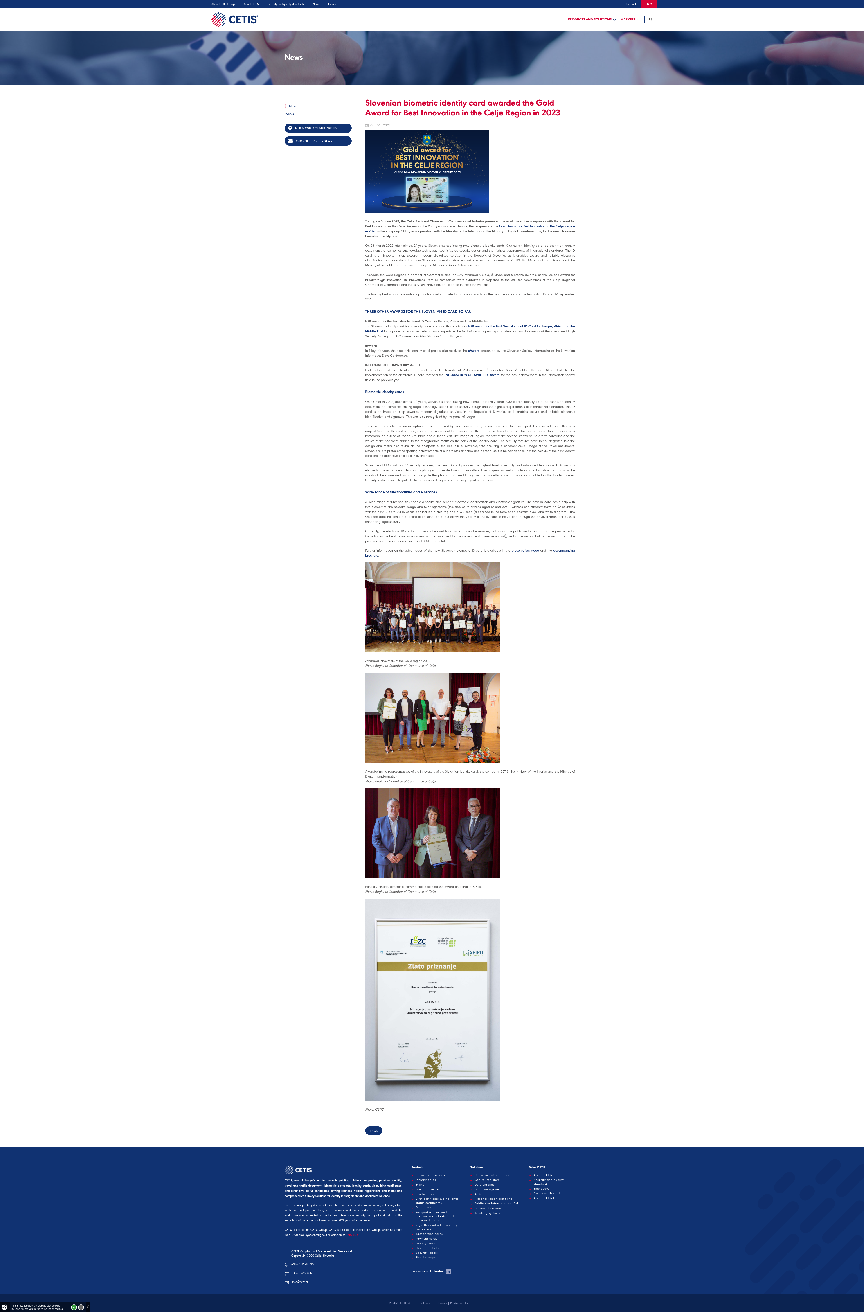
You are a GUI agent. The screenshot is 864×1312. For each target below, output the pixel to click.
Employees (541, 1188)
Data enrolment (486, 1184)
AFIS (478, 1194)
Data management (488, 1189)
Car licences (425, 1194)
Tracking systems (487, 1213)
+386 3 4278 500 (302, 1264)
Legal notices (425, 1303)
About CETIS (251, 4)
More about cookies (81, 1307)
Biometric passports (430, 1175)
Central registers (487, 1179)
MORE (352, 1235)
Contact (631, 4)
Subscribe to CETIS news (313, 140)
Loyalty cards (426, 1243)
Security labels (427, 1252)
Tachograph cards (429, 1233)
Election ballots (427, 1248)
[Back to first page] (235, 19)
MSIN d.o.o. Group (368, 1229)
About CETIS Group (223, 4)
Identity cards (426, 1179)
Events (332, 4)
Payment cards (427, 1238)
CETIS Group (318, 1229)
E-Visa (420, 1184)
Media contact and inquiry (316, 128)
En (648, 4)
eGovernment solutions (492, 1175)
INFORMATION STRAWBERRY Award (472, 375)
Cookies (442, 1303)
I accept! (74, 1307)
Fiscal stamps (426, 1257)
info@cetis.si (300, 1282)
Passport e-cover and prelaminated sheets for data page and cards (437, 1216)
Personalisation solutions (494, 1198)
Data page (423, 1207)
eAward (474, 351)
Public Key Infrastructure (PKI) (497, 1203)
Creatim (470, 1303)
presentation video (525, 550)
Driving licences (428, 1189)
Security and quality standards (286, 4)
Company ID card (547, 1193)
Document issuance (489, 1208)
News (316, 4)
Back (374, 1130)
